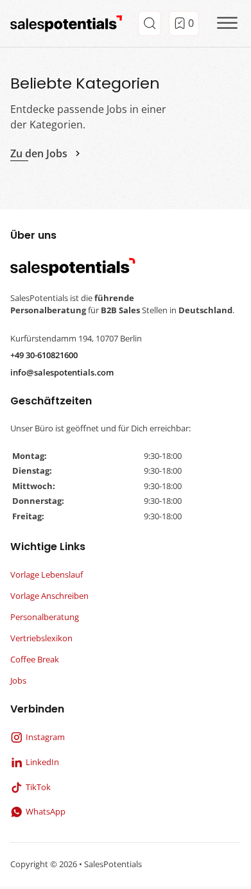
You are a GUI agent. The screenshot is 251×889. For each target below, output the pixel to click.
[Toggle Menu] (227, 23)
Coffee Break (34, 659)
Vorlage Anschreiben (49, 595)
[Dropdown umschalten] (149, 23)
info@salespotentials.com (62, 372)
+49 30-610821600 (44, 355)
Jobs (18, 680)
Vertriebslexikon (41, 638)
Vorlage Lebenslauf (46, 574)
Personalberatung (44, 617)
